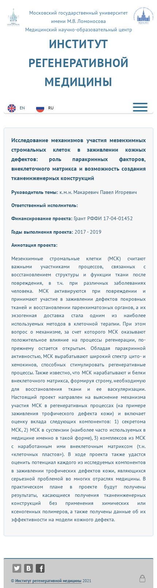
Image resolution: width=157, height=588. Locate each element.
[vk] (28, 565)
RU (51, 107)
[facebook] (40, 565)
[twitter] (17, 565)
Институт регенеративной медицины (78, 62)
